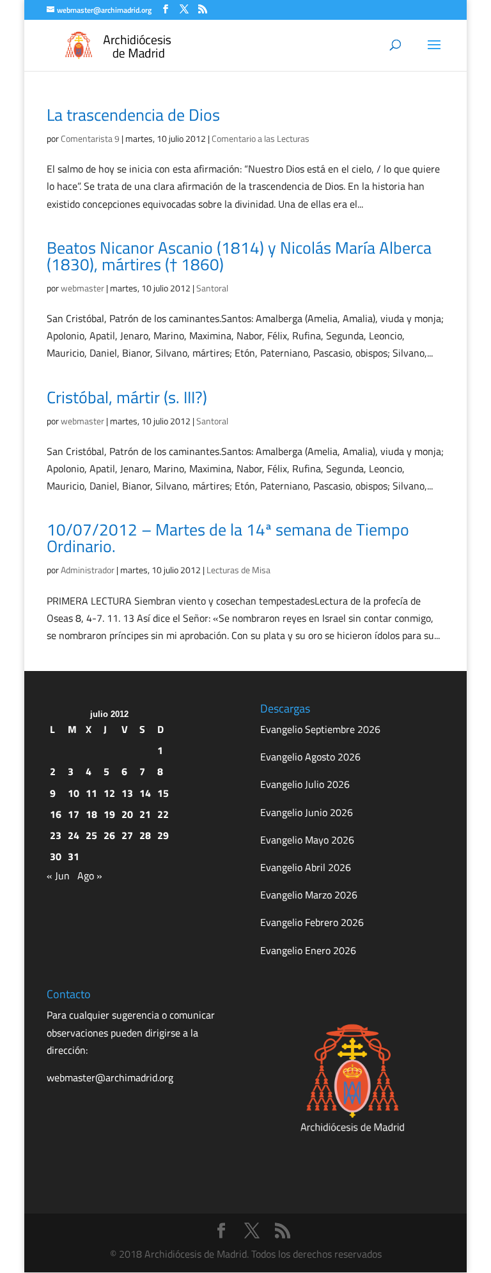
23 (55, 835)
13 (127, 793)
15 (163, 793)
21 (145, 814)
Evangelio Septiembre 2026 (320, 729)
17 (73, 814)
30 (55, 856)
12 (109, 793)
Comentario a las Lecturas (260, 138)
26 (109, 835)
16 (55, 814)
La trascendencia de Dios (133, 114)
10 (73, 793)
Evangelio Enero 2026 (308, 950)
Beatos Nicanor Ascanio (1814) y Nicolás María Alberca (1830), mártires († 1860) (239, 256)
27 (127, 835)
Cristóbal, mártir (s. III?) (127, 397)
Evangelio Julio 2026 (305, 784)
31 (73, 856)
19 (109, 814)
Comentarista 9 (90, 138)
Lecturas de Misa (238, 569)
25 (91, 835)
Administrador (87, 569)
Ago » (89, 875)
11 (91, 793)
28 (145, 835)
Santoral (212, 288)
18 (91, 814)
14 (145, 793)
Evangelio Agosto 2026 (310, 756)
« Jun (58, 875)
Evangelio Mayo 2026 (307, 839)
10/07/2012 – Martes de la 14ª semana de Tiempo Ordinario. (228, 538)
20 (127, 814)
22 (163, 814)
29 (163, 835)
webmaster (82, 288)
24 (73, 835)
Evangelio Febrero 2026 (312, 922)
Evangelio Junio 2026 (306, 812)
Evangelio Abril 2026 (305, 867)
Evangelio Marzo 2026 (308, 894)
